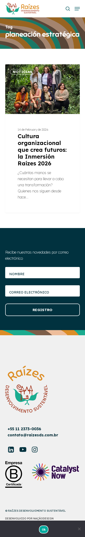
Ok (44, 529)
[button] (77, 8)
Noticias (22, 71)
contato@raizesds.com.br (33, 435)
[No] (79, 528)
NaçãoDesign (43, 518)
